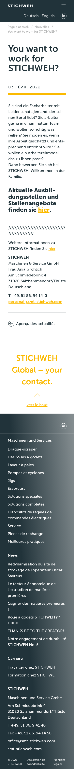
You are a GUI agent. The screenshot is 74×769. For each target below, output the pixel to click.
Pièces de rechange (25, 533)
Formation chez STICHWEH (32, 675)
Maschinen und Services (30, 440)
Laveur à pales (21, 465)
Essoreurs (16, 488)
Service (14, 525)
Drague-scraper (22, 449)
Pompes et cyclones (26, 472)
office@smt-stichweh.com (31, 741)
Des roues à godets (25, 457)
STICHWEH (18, 688)
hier (44, 209)
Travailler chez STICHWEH (31, 667)
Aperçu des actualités (35, 323)
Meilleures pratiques (26, 541)
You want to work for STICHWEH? (32, 31)
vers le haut (37, 404)
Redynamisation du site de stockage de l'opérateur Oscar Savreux (35, 570)
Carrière (15, 658)
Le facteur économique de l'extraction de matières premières (32, 589)
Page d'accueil (18, 27)
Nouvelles (42, 27)
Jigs (11, 480)
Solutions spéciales (25, 496)
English (48, 15)
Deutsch (31, 15)
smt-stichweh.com (25, 748)
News (13, 555)
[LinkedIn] (64, 16)
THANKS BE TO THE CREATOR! (36, 631)
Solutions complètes (26, 504)
